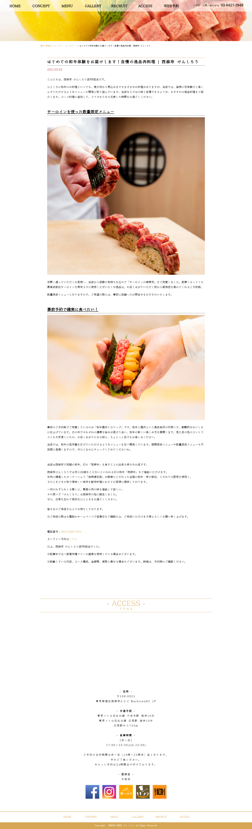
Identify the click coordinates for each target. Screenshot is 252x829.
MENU (67, 6)
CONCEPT (41, 6)
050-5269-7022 (71, 531)
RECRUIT (119, 6)
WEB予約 (171, 6)
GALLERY (93, 6)
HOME (15, 6)
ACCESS (145, 6)
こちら (73, 539)
